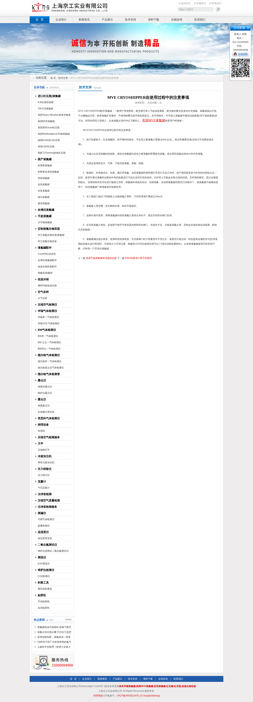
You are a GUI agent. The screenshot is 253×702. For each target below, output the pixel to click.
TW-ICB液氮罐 (45, 108)
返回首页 (186, 3)
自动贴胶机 (44, 607)
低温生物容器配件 (47, 266)
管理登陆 (98, 695)
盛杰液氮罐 (44, 203)
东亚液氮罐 (44, 190)
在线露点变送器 (46, 412)
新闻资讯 (84, 19)
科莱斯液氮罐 (45, 165)
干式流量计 (44, 487)
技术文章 (63, 78)
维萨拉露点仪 (45, 393)
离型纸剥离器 (45, 588)
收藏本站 (201, 3)
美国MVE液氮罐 (46, 121)
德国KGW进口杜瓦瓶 (49, 140)
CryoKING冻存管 (47, 254)
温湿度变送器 (45, 538)
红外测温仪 (44, 563)
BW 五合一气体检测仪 (49, 342)
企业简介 (61, 19)
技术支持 (130, 19)
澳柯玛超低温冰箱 (47, 285)
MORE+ (68, 620)
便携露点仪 (44, 405)
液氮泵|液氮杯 (45, 273)
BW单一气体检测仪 (48, 336)
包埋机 (41, 430)
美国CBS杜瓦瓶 (46, 146)
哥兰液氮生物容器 (47, 241)
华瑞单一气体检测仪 (48, 317)
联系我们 (216, 3)
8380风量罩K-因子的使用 (138, 258)
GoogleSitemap (151, 695)
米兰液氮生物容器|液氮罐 (51, 235)
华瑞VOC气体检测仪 (48, 323)
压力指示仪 (44, 475)
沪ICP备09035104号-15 (130, 695)
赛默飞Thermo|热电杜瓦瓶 (52, 152)
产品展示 (107, 19)
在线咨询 (176, 19)
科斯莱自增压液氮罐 (48, 171)
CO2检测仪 (44, 576)
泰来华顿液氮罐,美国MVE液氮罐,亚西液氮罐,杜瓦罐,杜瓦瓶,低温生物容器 (157, 686)
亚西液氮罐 (44, 178)
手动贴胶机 (44, 601)
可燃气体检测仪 (46, 519)
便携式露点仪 (45, 386)
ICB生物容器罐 (46, 102)
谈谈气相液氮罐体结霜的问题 (101, 258)
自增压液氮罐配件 (47, 260)
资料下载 (153, 19)
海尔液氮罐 (44, 197)
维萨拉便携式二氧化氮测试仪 (53, 551)
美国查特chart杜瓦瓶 (49, 127)
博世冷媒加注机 (46, 462)
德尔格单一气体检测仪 (49, 361)
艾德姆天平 (44, 449)
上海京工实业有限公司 (99, 7)
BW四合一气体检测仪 (49, 348)
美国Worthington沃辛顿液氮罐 (54, 134)
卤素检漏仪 (44, 525)
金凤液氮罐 (44, 184)
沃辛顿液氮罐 (45, 222)
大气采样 (42, 298)
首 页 (39, 19)
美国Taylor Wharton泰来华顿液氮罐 (54, 116)
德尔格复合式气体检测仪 (51, 367)
